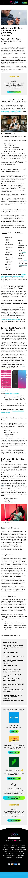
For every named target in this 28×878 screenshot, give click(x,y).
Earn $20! (14, 731)
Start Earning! (14, 92)
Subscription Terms (19, 851)
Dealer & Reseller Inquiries (9, 855)
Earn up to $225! (14, 778)
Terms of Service (8, 851)
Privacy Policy (18, 857)
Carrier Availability (8, 853)
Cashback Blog (14, 845)
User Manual (5, 849)
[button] (2, 2)
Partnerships (11, 847)
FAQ (4, 847)
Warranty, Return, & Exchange (18, 849)
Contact (23, 845)
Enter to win (14, 752)
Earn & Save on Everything (14, 797)
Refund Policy (21, 855)
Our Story (6, 845)
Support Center (21, 847)
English (12, 838)
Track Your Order (20, 853)
